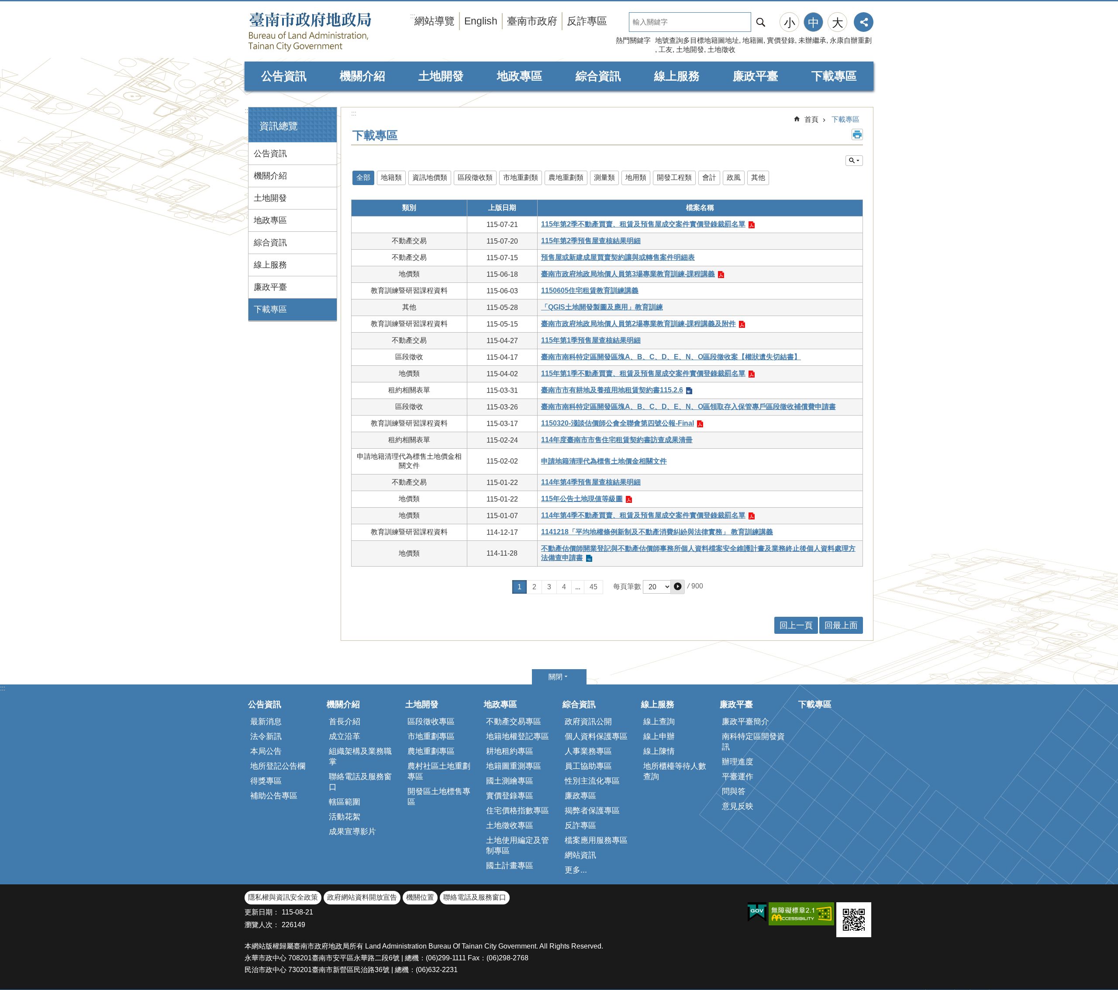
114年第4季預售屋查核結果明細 (591, 482)
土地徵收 (721, 49)
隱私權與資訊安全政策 (283, 897)
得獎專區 (266, 781)
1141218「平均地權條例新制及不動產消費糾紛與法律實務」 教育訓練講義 (657, 532)
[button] (677, 587)
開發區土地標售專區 (438, 796)
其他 (758, 177)
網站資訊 (580, 855)
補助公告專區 (273, 795)
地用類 (635, 177)
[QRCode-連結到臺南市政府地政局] (853, 919)
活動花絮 (344, 816)
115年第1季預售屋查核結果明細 (591, 340)
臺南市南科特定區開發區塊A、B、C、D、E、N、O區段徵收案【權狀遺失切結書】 (671, 357)
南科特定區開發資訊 (753, 741)
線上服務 (677, 76)
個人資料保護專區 (596, 736)
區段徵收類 (475, 177)
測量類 (604, 177)
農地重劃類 (566, 177)
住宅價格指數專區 (517, 810)
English (480, 21)
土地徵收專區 (509, 825)
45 (593, 587)
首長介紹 (344, 721)
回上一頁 (796, 625)
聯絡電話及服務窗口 (360, 781)
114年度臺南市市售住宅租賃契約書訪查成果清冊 (617, 439)
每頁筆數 (627, 586)
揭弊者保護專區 (592, 810)
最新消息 (266, 721)
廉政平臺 (755, 76)
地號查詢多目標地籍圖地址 (697, 40)
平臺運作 (737, 776)
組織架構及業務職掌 (360, 756)
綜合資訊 (598, 76)
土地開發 (690, 49)
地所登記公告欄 (277, 766)
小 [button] (789, 23)
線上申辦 (659, 736)
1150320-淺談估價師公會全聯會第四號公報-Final (617, 423)
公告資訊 (284, 76)
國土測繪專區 (509, 781)
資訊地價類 (429, 177)
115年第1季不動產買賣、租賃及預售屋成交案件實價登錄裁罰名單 (643, 373)
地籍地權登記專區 (517, 736)
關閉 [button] (555, 677)
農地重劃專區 (431, 751)
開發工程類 (674, 177)
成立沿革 (344, 736)
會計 (709, 177)
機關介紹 (362, 76)
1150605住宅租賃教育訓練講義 (589, 290)
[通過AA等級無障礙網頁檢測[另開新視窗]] (801, 913)
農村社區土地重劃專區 (438, 771)
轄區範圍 (344, 802)
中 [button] (813, 23)
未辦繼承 (812, 40)
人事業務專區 (588, 751)
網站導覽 (434, 21)
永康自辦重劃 (851, 40)
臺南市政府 (532, 21)
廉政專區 (580, 795)
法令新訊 (266, 736)
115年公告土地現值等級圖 (582, 498)
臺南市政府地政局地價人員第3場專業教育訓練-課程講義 (628, 274)
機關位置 (420, 897)
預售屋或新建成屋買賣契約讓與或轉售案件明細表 (618, 257)
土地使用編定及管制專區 (517, 845)
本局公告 (266, 751)
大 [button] (837, 23)
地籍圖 (752, 40)
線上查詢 (659, 721)
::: (247, 110)
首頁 (811, 119)
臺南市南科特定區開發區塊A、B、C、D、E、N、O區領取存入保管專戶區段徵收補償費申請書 (688, 406)
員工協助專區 (588, 766)
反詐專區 (587, 21)
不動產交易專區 (513, 721)
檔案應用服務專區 (596, 840)
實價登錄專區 (509, 795)
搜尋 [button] (761, 22)
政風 (734, 177)
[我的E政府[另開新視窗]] (757, 912)
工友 (666, 49)
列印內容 (857, 134)
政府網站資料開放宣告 (362, 897)
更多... (576, 870)
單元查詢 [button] (854, 160)
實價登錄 (781, 40)
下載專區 (834, 76)
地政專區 (519, 76)
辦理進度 (737, 761)
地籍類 (391, 177)
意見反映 (737, 806)
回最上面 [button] (841, 625)
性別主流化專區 (592, 781)
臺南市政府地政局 (328, 31)
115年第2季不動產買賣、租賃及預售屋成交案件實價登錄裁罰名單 (643, 224)
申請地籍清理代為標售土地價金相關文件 (604, 461)
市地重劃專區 (431, 736)
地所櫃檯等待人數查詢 (674, 771)
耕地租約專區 (509, 751)
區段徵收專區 (431, 721)
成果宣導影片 (352, 831)
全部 (363, 177)
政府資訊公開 (588, 721)
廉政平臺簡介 (745, 721)
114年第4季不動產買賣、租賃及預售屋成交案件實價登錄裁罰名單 (643, 515)
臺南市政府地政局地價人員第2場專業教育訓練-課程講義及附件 (638, 323)
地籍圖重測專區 (513, 766)
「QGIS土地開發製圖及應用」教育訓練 (602, 307)
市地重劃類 (520, 177)
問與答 (733, 791)
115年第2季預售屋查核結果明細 (591, 240)
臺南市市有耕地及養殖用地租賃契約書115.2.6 (612, 390)
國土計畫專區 (509, 865)
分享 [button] (863, 22)
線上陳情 (659, 751)
